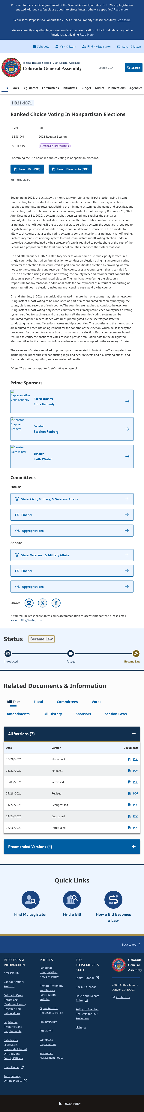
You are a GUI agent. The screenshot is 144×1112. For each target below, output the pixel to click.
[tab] (13, 702)
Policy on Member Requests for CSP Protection (87, 1013)
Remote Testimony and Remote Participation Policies (51, 992)
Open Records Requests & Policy (51, 1010)
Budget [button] (86, 88)
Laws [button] (15, 88)
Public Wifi (46, 1030)
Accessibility (11, 973)
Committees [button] (50, 88)
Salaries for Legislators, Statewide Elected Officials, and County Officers (15, 1049)
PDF (135, 759)
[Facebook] (56, 602)
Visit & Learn (68, 46)
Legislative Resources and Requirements (13, 1026)
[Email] (29, 602)
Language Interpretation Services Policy (49, 972)
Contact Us (123, 997)
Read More (123, 20)
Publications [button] (117, 88)
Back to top (129, 944)
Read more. (121, 9)
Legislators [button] (30, 88)
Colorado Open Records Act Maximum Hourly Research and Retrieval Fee (15, 1004)
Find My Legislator (99, 46)
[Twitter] (42, 602)
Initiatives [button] (69, 88)
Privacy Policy (48, 1021)
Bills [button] (5, 88)
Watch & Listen (131, 46)
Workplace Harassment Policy (51, 1055)
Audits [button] (99, 88)
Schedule (43, 46)
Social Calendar (86, 987)
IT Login (81, 1027)
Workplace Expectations (48, 1042)
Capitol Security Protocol (14, 984)
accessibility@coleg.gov (26, 620)
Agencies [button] (135, 88)
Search (135, 67)
